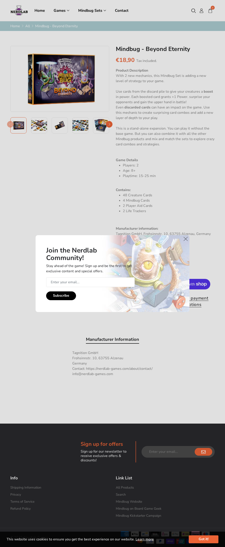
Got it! (204, 539)
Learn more (145, 539)
